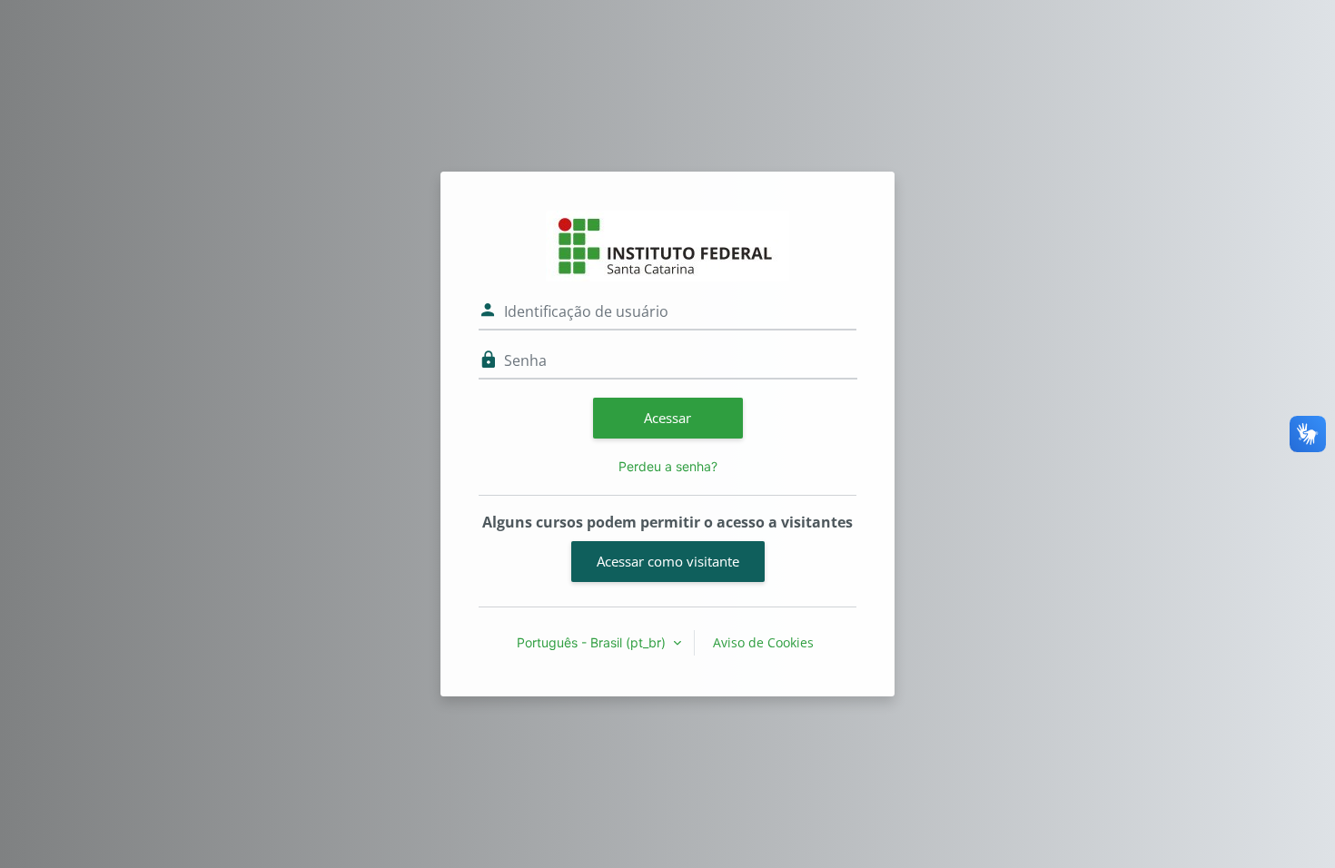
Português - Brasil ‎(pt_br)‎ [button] (593, 642)
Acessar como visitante (668, 561)
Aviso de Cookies (763, 642)
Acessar (667, 418)
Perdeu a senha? (667, 466)
